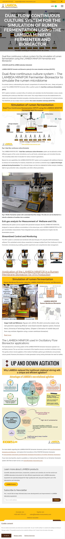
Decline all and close (29, 535)
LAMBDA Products (11, 484)
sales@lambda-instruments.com (40, 514)
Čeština (54, 1)
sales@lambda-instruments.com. (33, 460)
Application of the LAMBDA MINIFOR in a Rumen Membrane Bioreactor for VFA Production (30, 273)
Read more (7, 335)
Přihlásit (57, 500)
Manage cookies (18, 535)
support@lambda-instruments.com (25, 1)
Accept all (6, 535)
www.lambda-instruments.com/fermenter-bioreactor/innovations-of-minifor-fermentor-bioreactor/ (31, 454)
